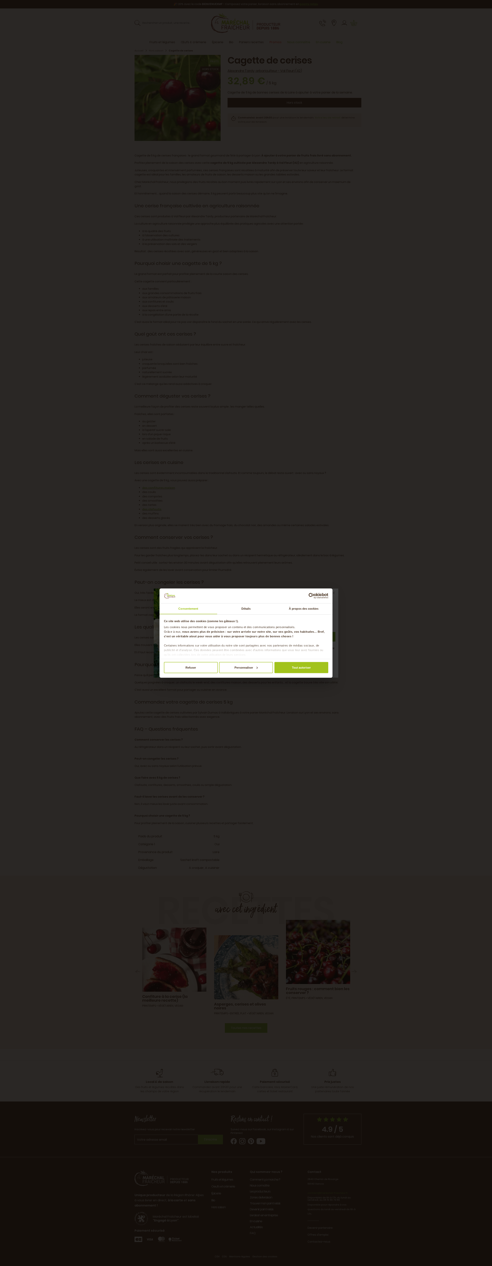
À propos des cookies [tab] (303, 608)
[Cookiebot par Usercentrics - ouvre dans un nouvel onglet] (311, 596)
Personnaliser (243, 667)
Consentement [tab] (188, 608)
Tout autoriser (301, 667)
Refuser (190, 667)
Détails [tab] (246, 608)
